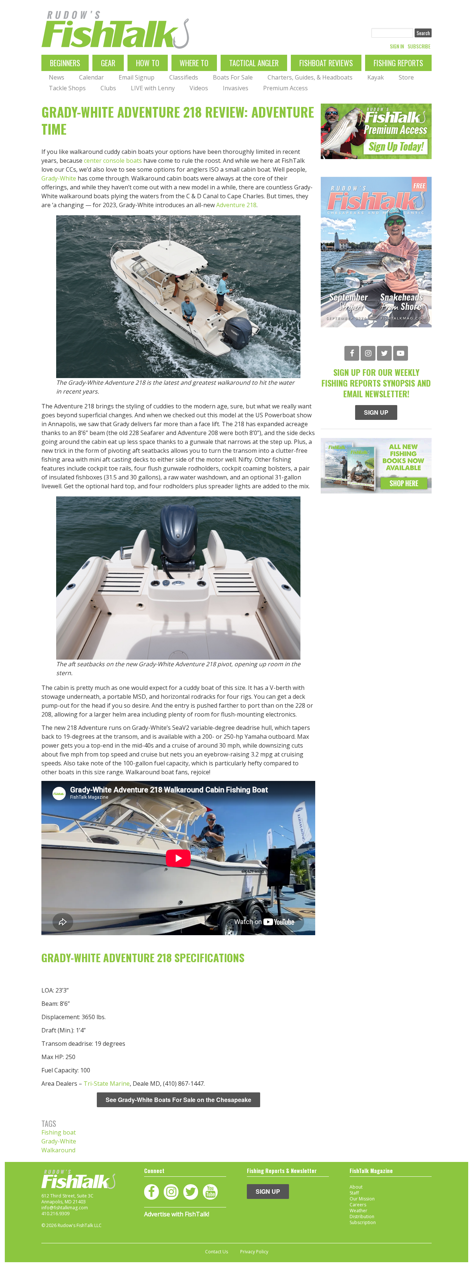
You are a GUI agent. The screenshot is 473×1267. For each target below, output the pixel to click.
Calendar (91, 77)
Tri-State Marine (107, 1083)
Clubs (108, 88)
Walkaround (58, 1150)
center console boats (113, 160)
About (356, 1187)
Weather (358, 1210)
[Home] (115, 30)
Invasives (235, 88)
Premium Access (285, 88)
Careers (358, 1205)
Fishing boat (58, 1132)
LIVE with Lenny (153, 88)
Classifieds (183, 77)
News (56, 77)
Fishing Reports (398, 62)
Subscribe (419, 46)
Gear (108, 62)
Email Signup (136, 77)
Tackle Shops (67, 88)
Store (406, 77)
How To (147, 62)
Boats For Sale (233, 77)
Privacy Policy (254, 1252)
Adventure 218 (236, 205)
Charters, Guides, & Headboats (310, 77)
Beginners (65, 62)
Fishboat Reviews (326, 62)
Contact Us (216, 1252)
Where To (194, 62)
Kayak (375, 77)
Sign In (397, 46)
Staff (354, 1193)
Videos (199, 88)
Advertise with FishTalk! (176, 1214)
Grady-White (58, 178)
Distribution (362, 1216)
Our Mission (362, 1199)
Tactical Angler (254, 62)
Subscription (363, 1222)
